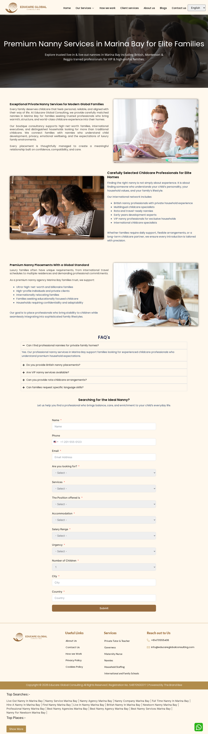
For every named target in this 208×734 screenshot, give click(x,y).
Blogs (163, 8)
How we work (107, 8)
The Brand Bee (173, 685)
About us (149, 8)
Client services (129, 8)
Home (67, 8)
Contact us (179, 8)
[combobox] (55, 441)
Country (57, 591)
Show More (16, 729)
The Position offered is (66, 497)
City (54, 576)
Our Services (83, 8)
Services (57, 482)
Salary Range (60, 529)
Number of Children (64, 560)
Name (55, 420)
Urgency (57, 544)
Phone (56, 435)
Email (55, 450)
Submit (104, 608)
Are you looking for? (64, 466)
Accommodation (62, 513)
